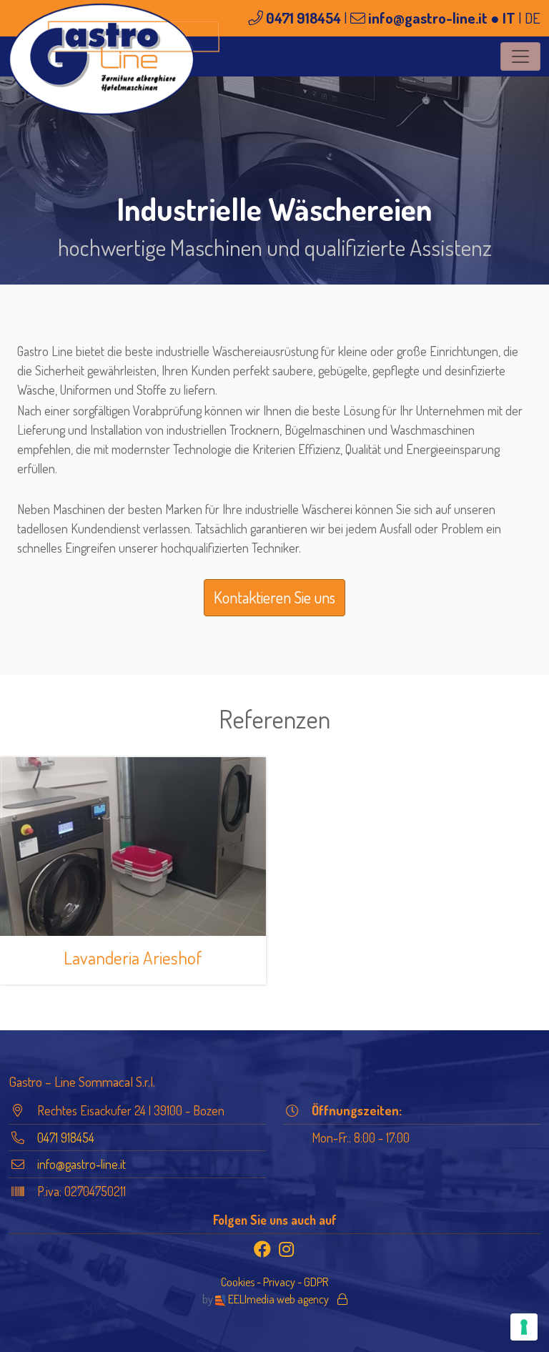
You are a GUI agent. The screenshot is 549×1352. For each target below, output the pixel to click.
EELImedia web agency (278, 1298)
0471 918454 (303, 18)
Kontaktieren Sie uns (274, 597)
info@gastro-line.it (428, 18)
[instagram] (286, 1249)
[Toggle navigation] (520, 56)
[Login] (342, 1298)
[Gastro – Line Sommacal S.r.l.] (114, 59)
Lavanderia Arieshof (133, 957)
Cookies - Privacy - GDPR (274, 1281)
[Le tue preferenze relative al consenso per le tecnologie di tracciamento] (524, 1327)
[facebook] (262, 1249)
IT (509, 18)
